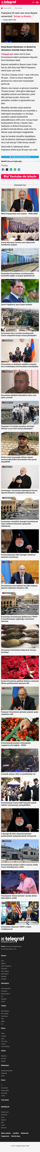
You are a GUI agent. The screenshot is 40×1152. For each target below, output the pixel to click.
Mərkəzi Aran (5, 1112)
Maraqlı (3, 1061)
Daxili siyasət (5, 974)
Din (2, 1024)
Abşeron (3, 1120)
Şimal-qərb (4, 1114)
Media (3, 1021)
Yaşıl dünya (4, 1016)
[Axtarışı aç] (33, 2)
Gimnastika (4, 1088)
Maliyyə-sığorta (5, 993)
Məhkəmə (4, 1056)
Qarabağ (3, 976)
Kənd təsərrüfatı (5, 988)
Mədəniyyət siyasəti (6, 1070)
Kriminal (3, 1058)
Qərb (2, 1122)
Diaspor (3, 963)
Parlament (4, 968)
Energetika (4, 991)
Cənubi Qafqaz (5, 1046)
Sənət (2, 1076)
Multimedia (24, 1133)
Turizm (3, 1001)
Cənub (3, 1125)
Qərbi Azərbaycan (6, 966)
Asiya (2, 1038)
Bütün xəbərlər (6, 1133)
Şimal (2, 1117)
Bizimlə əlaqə (15, 1136)
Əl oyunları (4, 1093)
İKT (2, 996)
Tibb (2, 1019)
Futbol (3, 1095)
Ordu (2, 961)
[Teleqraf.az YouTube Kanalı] (20, 176)
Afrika (3, 1033)
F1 (2, 1085)
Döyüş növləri (5, 1090)
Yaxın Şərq (4, 1041)
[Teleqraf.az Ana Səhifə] (8, 2)
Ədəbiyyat (4, 1073)
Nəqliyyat (4, 999)
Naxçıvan (4, 1127)
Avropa (3, 1044)
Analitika (3, 979)
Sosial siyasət (5, 1011)
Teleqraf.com (7, 54)
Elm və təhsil (4, 1013)
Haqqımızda (5, 1136)
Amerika (3, 1036)
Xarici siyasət (5, 971)
